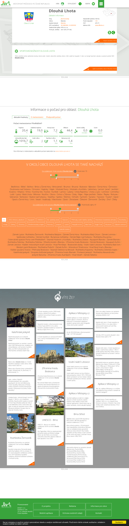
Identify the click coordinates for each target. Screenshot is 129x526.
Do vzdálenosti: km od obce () (55, 205)
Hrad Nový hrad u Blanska (100, 247)
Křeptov (21, 192)
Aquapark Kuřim (113, 242)
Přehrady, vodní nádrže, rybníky (81, 220)
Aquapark (31, 220)
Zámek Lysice (18, 234)
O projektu (46, 506)
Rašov (99, 194)
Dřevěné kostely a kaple (36, 224)
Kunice (47, 192)
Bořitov (30, 186)
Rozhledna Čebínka (16, 242)
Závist (65, 199)
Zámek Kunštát (42, 237)
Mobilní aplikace (46, 513)
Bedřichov (15, 186)
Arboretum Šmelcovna (78, 247)
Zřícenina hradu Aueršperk (59, 255)
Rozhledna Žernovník (34, 234)
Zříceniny (21, 224)
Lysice (18, 194)
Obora (52, 194)
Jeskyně (58, 224)
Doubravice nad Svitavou (20, 189)
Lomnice (105, 192)
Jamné (101, 189)
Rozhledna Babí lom (111, 244)
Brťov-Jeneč (57, 186)
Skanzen (65, 220)
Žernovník (92, 199)
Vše (4, 220)
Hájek (52, 189)
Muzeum (108, 224)
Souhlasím (119, 522)
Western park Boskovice (26, 247)
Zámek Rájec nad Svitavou (81, 237)
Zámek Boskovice (97, 242)
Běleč (23, 186)
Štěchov (67, 197)
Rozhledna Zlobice (80, 239)
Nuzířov (45, 194)
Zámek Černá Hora (71, 234)
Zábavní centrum (120, 224)
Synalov (92, 197)
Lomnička (114, 192)
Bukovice (83, 186)
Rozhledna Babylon (53, 234)
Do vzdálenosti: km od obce (57, 171)
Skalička (51, 197)
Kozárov (12, 192)
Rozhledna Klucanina (102, 237)
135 (96, 21)
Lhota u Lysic (94, 192)
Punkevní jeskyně (84, 252)
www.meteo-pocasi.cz (62, 151)
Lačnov (63, 192)
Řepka (106, 194)
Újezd (115, 197)
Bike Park (88, 224)
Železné (83, 199)
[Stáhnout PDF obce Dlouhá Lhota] (109, 32)
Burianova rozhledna (59, 237)
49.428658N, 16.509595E (68, 25)
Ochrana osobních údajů (72, 513)
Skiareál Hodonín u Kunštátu (59, 239)
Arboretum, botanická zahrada (105, 220)
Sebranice (14, 197)
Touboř (109, 197)
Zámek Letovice (14, 244)
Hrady (5, 224)
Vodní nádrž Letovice (93, 244)
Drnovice (36, 189)
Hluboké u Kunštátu (78, 189)
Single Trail (98, 224)
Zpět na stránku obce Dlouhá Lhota (104, 69)
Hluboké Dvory (62, 189)
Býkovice (92, 186)
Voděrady (46, 199)
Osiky (74, 194)
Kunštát (55, 192)
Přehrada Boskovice (40, 249)
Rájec (80, 194)
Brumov (67, 186)
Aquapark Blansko (97, 239)
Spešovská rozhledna (25, 237)
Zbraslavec (74, 199)
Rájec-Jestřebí (90, 194)
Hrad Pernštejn (59, 244)
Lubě (12, 194)
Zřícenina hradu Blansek (65, 252)
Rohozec (114, 194)
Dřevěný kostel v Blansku (54, 242)
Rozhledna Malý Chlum (90, 234)
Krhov (28, 192)
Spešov (59, 197)
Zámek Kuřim (61, 247)
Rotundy (50, 224)
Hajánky (44, 189)
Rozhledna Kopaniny (84, 249)
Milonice (36, 194)
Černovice (113, 186)
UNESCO (41, 220)
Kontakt (98, 513)
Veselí (38, 199)
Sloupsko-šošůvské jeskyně (42, 252)
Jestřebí (115, 189)
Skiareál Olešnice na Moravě (62, 249)
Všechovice (56, 199)
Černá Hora (102, 186)
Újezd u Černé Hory (20, 199)
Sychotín (83, 197)
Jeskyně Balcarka (39, 255)
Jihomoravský (65, 19)
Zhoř (109, 199)
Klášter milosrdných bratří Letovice (37, 244)
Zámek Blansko (113, 239)
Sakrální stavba (64, 229)
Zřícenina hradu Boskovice (77, 242)
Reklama (72, 506)
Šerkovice (24, 197)
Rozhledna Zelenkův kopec (106, 249)
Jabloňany (92, 189)
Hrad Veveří (77, 255)
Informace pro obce (99, 506)
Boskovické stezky (75, 244)
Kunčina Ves (37, 192)
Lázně (66, 224)
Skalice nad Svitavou (37, 197)
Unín (32, 199)
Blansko (63, 23)
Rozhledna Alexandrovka (103, 252)
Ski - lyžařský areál (53, 220)
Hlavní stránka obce (109, 41)
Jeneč (107, 189)
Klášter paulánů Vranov (21, 249)
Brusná (75, 186)
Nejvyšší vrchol (77, 224)
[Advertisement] (64, 92)
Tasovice (100, 197)
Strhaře (75, 197)
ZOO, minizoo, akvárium (16, 220)
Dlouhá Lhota (62, 10)
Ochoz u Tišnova (64, 194)
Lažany (70, 192)
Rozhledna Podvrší (46, 247)
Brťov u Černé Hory (43, 186)
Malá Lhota (27, 194)
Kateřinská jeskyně (21, 252)
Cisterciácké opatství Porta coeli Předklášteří (26, 239)
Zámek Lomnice (108, 234)
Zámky (13, 224)
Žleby (114, 199)
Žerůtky (102, 199)
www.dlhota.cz (99, 25)
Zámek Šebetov (90, 255)
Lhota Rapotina (81, 192)
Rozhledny (122, 220)
